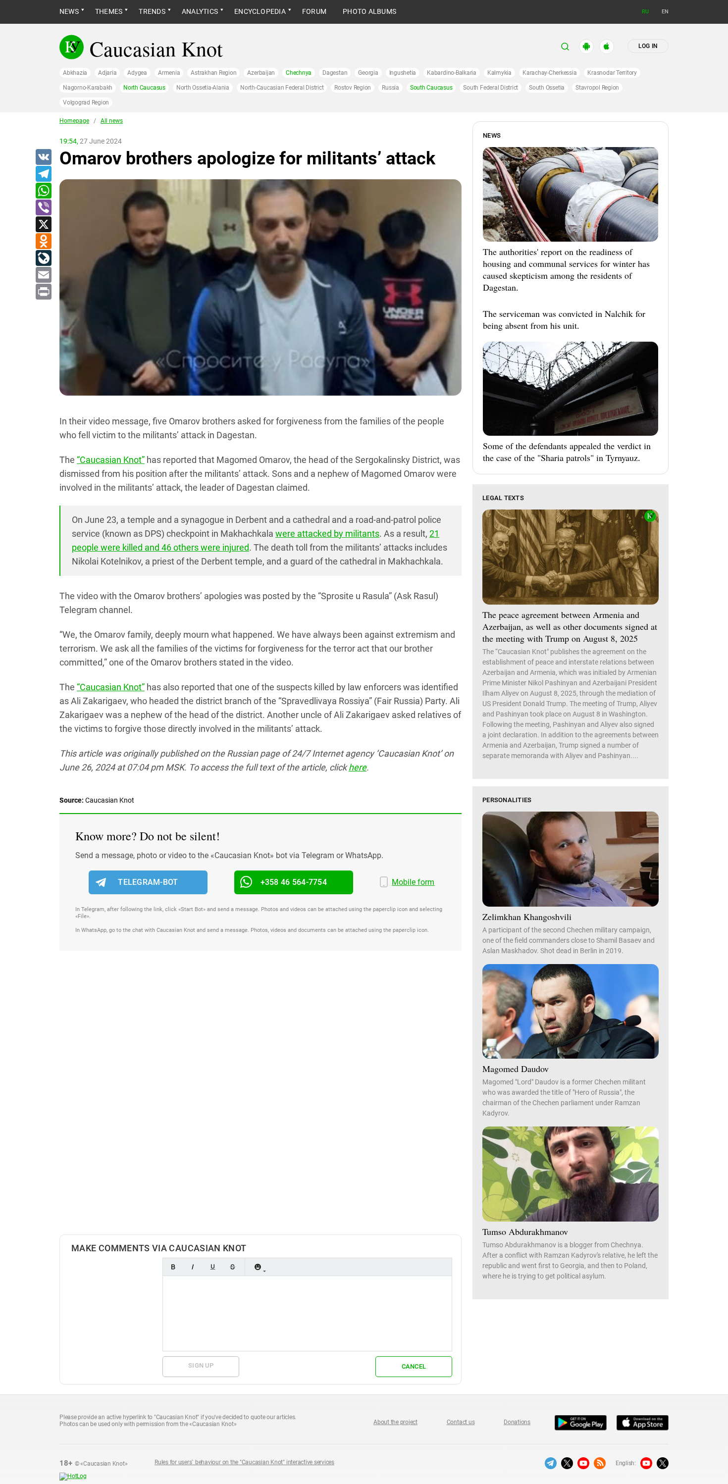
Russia (390, 87)
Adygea (137, 72)
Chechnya (299, 72)
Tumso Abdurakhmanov (525, 1231)
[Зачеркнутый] (232, 1267)
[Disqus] (260, 1103)
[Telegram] (43, 174)
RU (645, 11)
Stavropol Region (597, 87)
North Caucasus (144, 87)
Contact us (461, 1422)
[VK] (43, 157)
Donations (517, 1422)
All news (112, 120)
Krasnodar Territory (611, 72)
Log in (648, 46)
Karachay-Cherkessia (549, 72)
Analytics (200, 11)
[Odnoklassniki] (43, 241)
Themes (108, 11)
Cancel (414, 1366)
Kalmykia (499, 72)
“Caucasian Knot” (111, 460)
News (69, 11)
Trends (152, 11)
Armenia (169, 72)
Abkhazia (75, 72)
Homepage (74, 120)
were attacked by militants (327, 533)
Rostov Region (352, 87)
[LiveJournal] (43, 258)
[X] (43, 224)
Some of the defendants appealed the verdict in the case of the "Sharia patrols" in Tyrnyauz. (567, 451)
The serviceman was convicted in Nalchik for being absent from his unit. (564, 319)
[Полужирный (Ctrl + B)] (173, 1267)
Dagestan (334, 72)
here (357, 767)
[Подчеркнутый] (212, 1267)
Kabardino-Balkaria (451, 72)
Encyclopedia (260, 11)
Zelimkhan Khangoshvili (527, 916)
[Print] (43, 292)
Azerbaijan (261, 72)
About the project (395, 1422)
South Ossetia (547, 87)
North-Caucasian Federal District (281, 87)
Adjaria (107, 72)
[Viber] (43, 208)
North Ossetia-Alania (202, 87)
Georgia (368, 72)
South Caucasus (431, 87)
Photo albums (369, 11)
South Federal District (490, 87)
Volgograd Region (86, 102)
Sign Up (200, 1365)
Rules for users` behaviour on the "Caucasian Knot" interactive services (244, 1462)
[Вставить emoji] (257, 1267)
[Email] (43, 275)
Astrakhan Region (213, 72)
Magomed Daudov (515, 1069)
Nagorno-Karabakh (87, 87)
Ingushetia (402, 72)
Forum (314, 11)
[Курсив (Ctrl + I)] (193, 1267)
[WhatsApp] (43, 191)
